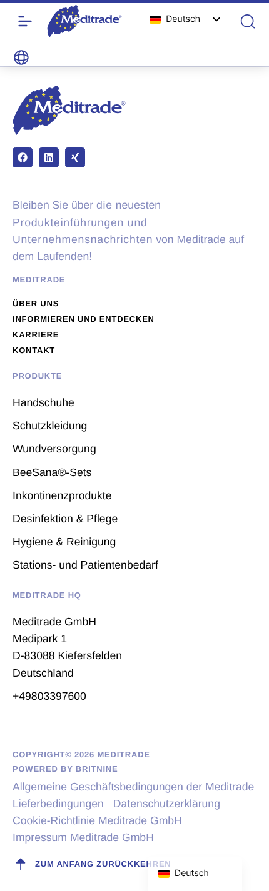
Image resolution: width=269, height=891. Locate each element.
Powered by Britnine (65, 769)
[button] (21, 57)
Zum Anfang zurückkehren (103, 864)
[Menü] (25, 21)
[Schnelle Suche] (247, 21)
